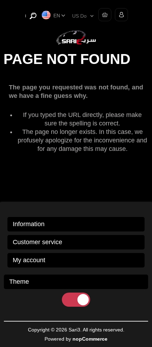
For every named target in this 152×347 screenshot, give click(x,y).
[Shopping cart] (103, 14)
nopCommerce (89, 339)
